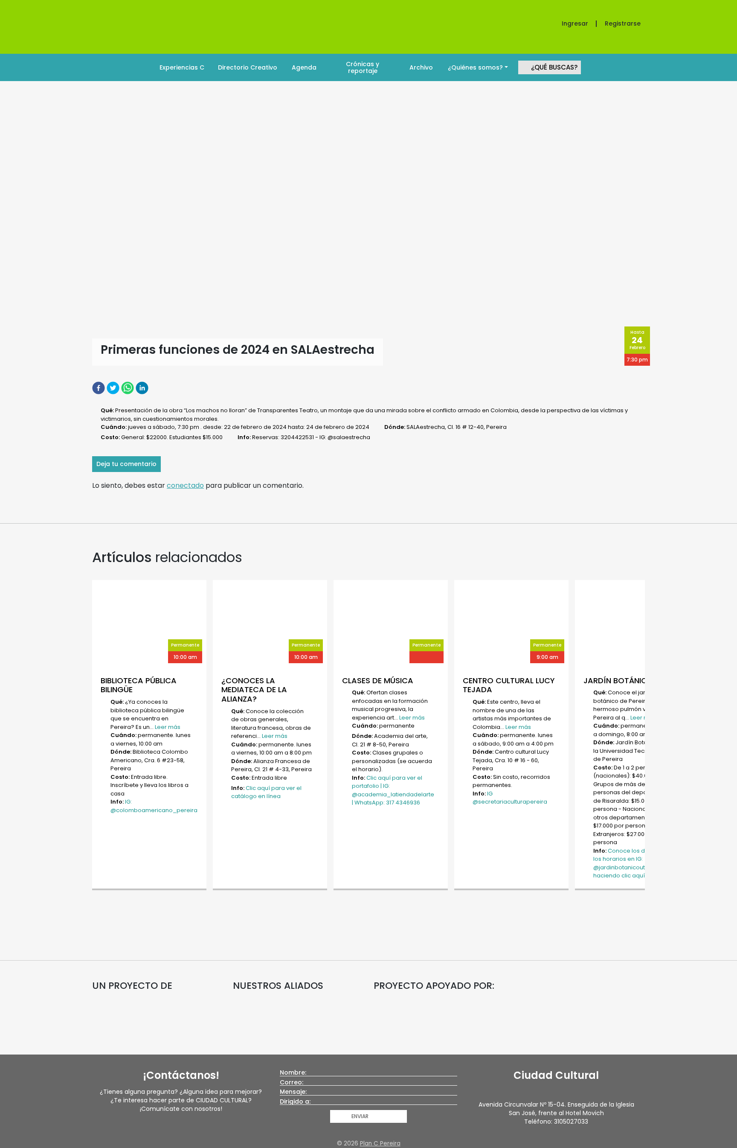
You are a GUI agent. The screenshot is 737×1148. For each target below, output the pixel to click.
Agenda (304, 67)
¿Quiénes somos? (475, 67)
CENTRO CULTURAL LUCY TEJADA (509, 685)
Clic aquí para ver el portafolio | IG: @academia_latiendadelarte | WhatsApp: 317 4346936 (393, 790)
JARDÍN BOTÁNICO (618, 680)
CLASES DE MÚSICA (377, 680)
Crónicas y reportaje (362, 67)
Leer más (167, 727)
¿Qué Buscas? (554, 67)
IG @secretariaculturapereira (510, 798)
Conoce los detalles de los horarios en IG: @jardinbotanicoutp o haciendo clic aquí (633, 863)
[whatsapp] (128, 388)
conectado (185, 485)
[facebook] (99, 388)
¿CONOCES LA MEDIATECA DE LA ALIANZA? (254, 689)
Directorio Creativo (247, 67)
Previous (87, 735)
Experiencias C (182, 67)
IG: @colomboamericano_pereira (153, 806)
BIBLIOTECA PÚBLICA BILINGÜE (139, 685)
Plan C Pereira (380, 1143)
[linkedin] (143, 388)
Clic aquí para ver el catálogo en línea (266, 792)
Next (649, 735)
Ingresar (575, 23)
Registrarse (623, 23)
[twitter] (114, 388)
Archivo (421, 67)
